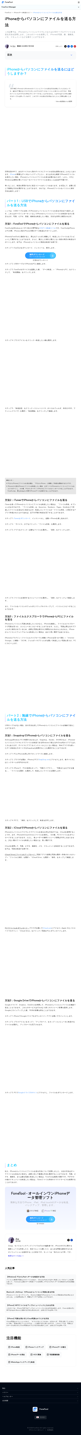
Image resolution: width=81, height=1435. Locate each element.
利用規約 (50, 1430)
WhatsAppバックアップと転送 (23, 1362)
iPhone (12, 174)
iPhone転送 (15, 1347)
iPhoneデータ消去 (18, 1354)
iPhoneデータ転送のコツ (22, 12)
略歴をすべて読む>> (16, 1256)
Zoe (14, 46)
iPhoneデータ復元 (59, 1347)
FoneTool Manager (9, 7)
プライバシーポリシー (36, 1430)
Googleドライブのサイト (27, 1092)
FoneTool (9, 2)
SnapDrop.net (44, 759)
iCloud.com (47, 928)
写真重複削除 (55, 1354)
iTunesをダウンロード (22, 518)
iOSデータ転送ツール (47, 228)
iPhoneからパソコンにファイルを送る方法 (47, 12)
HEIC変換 (37, 1354)
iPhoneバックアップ (36, 1347)
